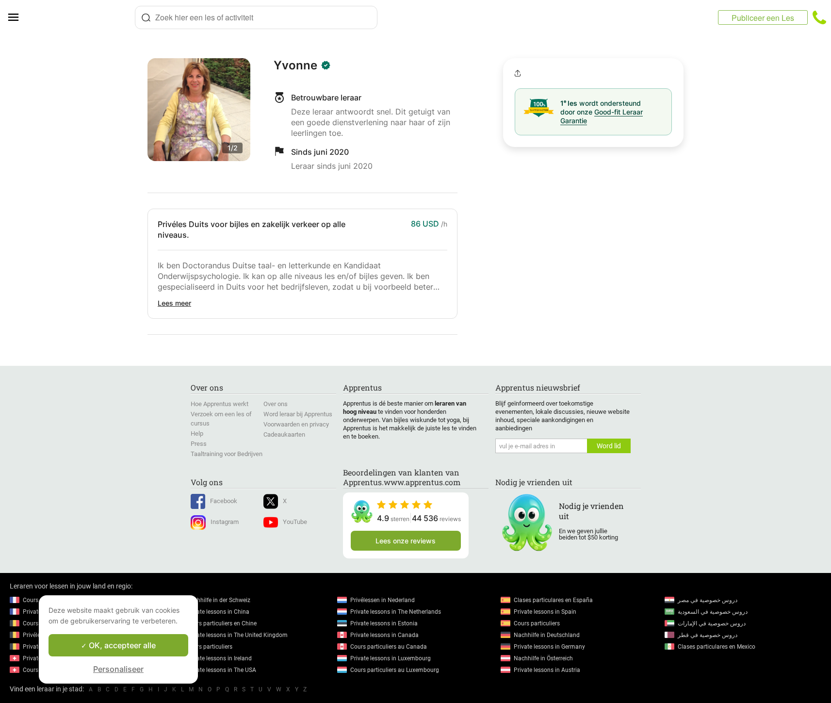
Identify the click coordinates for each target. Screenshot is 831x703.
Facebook (223, 501)
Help (197, 433)
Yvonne (295, 65)
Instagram (225, 521)
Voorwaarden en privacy (296, 424)
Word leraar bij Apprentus (297, 414)
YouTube (295, 521)
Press (199, 443)
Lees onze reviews (405, 541)
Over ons (275, 404)
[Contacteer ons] (819, 17)
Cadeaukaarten (284, 434)
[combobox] (256, 17)
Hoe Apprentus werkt (219, 404)
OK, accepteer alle (121, 645)
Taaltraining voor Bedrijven (226, 454)
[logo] (80, 17)
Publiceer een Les (763, 17)
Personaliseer (118, 669)
